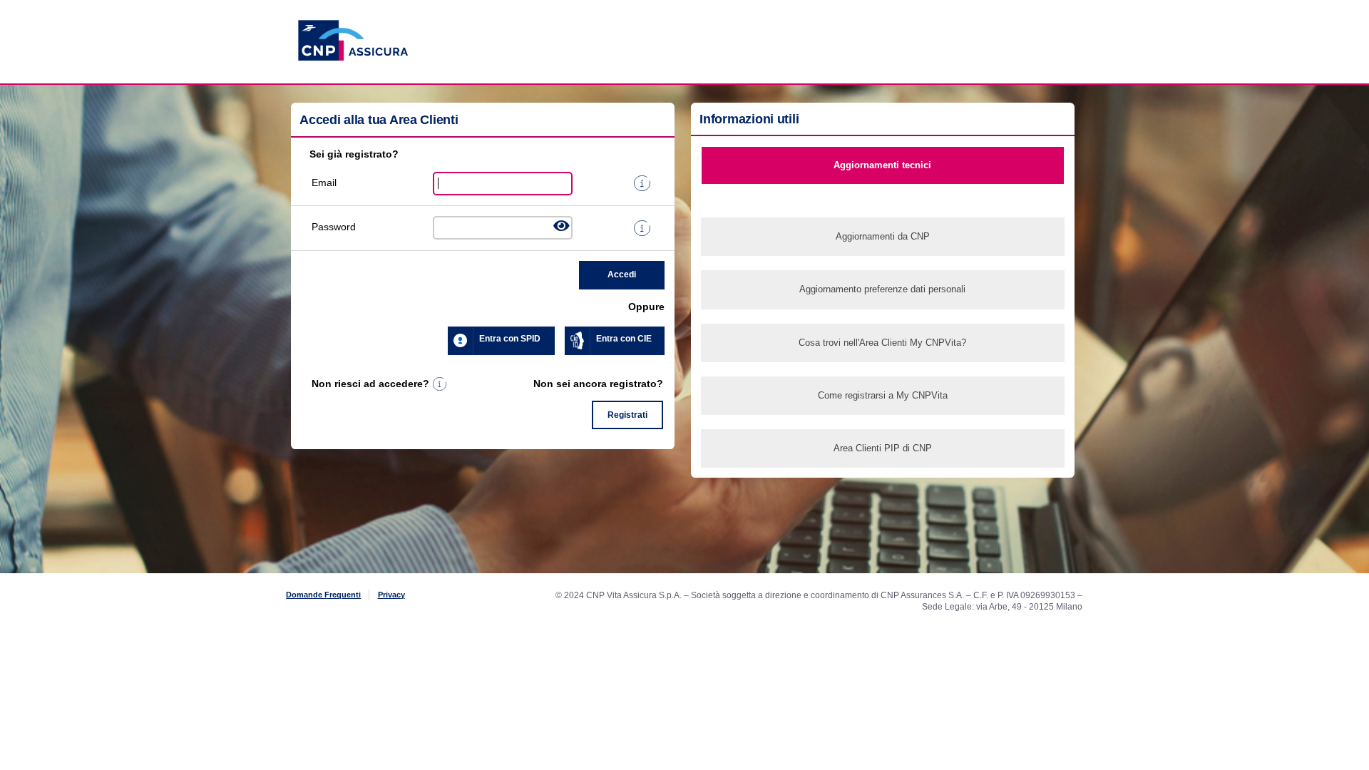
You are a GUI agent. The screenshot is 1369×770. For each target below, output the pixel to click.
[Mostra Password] (561, 226)
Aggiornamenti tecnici (882, 165)
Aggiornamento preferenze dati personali (882, 289)
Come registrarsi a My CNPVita (883, 395)
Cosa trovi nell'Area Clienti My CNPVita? (882, 342)
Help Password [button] (642, 228)
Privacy (391, 594)
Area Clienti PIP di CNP (883, 448)
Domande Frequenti (323, 594)
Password (332, 226)
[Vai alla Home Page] (353, 78)
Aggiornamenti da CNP (883, 236)
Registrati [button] (627, 415)
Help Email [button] (642, 183)
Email (324, 182)
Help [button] (440, 384)
